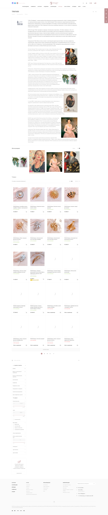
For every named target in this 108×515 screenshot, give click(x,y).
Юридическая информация (31, 494)
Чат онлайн (80, 487)
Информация (66, 482)
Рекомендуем (46, 482)
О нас (27, 482)
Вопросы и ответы (29, 489)
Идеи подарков (46, 486)
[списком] (78, 181)
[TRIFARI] (20, 23)
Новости (27, 486)
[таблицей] (79, 181)
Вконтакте (54, 502)
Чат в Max (80, 489)
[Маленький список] (70, 181)
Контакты (28, 491)
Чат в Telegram (81, 493)
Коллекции (14, 484)
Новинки (14, 489)
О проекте (28, 484)
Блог (44, 491)
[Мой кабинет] (86, 3)
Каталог (14, 482)
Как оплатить (65, 486)
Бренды (14, 487)
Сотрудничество (29, 492)
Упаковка (45, 489)
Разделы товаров (18, 365)
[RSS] (93, 11)
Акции (13, 491)
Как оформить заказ (67, 484)
